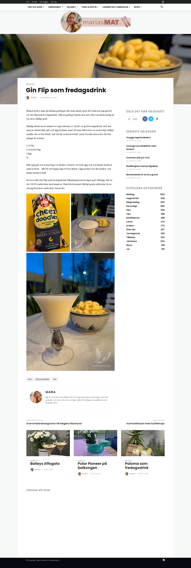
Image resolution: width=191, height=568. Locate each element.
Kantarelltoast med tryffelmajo (146, 423)
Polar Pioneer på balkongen (92, 465)
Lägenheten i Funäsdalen (115, 7)
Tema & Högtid (89, 7)
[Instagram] (163, 2)
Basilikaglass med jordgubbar (142, 166)
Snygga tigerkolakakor (138, 137)
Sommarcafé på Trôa (137, 157)
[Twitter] (151, 118)
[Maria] (28, 97)
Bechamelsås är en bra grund (142, 174)
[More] (157, 118)
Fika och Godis (35, 7)
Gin (54, 379)
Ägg (30, 379)
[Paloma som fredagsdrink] (143, 443)
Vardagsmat (54, 7)
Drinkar (30, 84)
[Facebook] (145, 118)
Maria (34, 97)
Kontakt (34, 2)
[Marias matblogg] (95, 22)
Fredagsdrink (42, 379)
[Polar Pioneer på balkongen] (95, 443)
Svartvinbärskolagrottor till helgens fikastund (54, 423)
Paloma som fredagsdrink (137, 465)
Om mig (53, 2)
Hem (27, 2)
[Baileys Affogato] (48, 443)
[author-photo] (32, 470)
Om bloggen (44, 2)
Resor (137, 7)
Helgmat (71, 7)
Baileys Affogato (45, 463)
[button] (162, 7)
